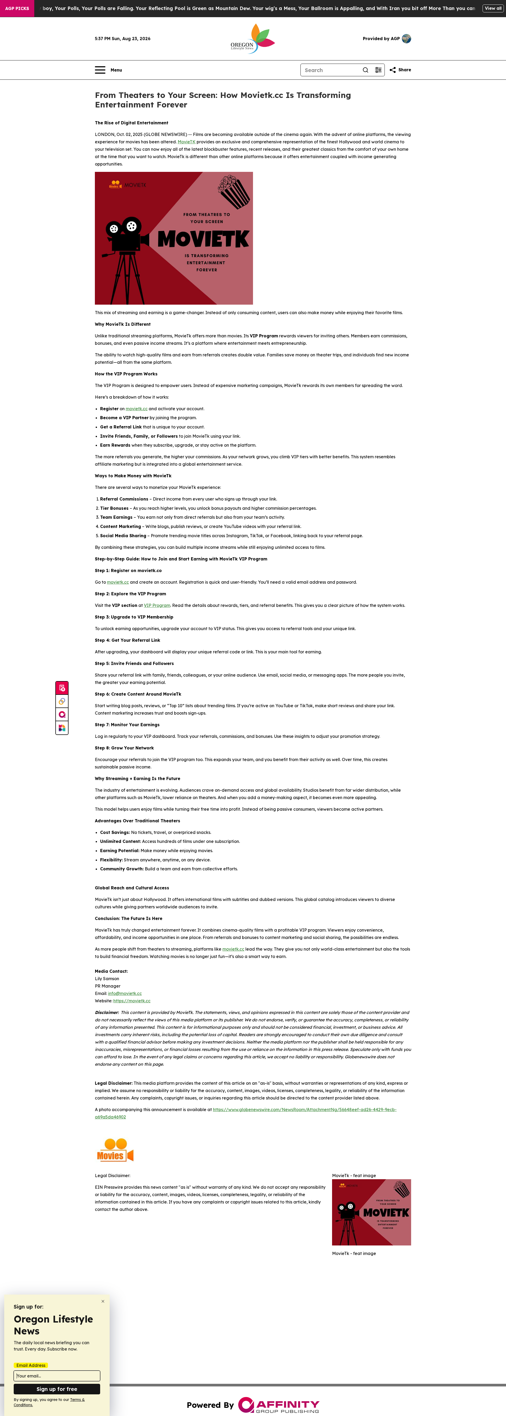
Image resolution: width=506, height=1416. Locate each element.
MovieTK (187, 141)
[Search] (365, 70)
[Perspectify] (62, 701)
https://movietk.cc (131, 1000)
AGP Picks (17, 8)
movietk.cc (137, 408)
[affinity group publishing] (62, 714)
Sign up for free (57, 1389)
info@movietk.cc (125, 993)
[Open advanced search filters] (378, 70)
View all (493, 8)
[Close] (102, 1301)
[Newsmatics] (62, 727)
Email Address (30, 1365)
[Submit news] (62, 688)
